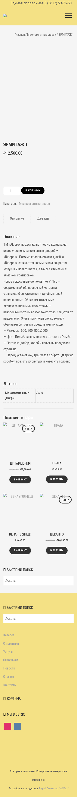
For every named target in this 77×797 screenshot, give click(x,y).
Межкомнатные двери (41, 35)
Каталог (8, 635)
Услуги (8, 652)
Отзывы (8, 677)
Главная (20, 35)
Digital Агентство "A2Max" (54, 788)
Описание (17, 218)
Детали (43, 218)
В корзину (32, 190)
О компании (11, 643)
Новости (9, 668)
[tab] (17, 218)
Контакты (9, 685)
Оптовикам (10, 660)
